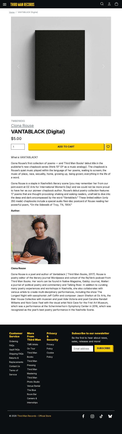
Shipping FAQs (16, 353)
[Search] (102, 4)
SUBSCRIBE (103, 348)
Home (12, 12)
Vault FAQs (14, 349)
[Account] (109, 4)
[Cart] (117, 4)
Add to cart (66, 146)
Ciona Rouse (22, 125)
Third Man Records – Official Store (34, 416)
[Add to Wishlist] (108, 146)
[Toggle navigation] (4, 4)
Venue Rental (33, 386)
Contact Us (14, 366)
